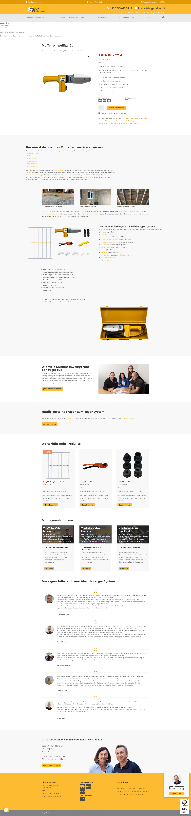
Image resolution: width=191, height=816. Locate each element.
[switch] (184, 812)
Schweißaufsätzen (35, 175)
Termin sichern (176, 793)
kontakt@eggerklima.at (150, 8)
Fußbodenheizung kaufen (112, 121)
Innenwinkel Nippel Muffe (109, 242)
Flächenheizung (67, 151)
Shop (149, 18)
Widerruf (146, 791)
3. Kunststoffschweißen (129, 547)
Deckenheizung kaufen (129, 118)
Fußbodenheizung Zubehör (61, 51)
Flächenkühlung (81, 151)
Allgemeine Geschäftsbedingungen (129, 791)
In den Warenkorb (116, 108)
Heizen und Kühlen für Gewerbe (72, 18)
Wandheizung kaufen (118, 123)
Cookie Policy (142, 788)
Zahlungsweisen (122, 794)
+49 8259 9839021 (53, 794)
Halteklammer (123, 255)
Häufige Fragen (129, 418)
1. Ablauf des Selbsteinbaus (56, 547)
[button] (89, 56)
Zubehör (49, 51)
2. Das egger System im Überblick (91, 548)
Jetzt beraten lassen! (52, 389)
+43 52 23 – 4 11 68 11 (58, 756)
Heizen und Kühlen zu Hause (36, 18)
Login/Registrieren (158, 12)
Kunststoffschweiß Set (108, 258)
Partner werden (127, 12)
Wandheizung (32, 158)
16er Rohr (104, 252)
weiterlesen (49, 568)
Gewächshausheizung (52, 214)
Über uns (145, 12)
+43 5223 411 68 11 (119, 8)
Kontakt (138, 12)
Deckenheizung (32, 164)
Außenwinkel (105, 237)
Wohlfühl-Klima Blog (126, 18)
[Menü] (188, 800)
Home (43, 51)
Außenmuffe (105, 245)
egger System (49, 211)
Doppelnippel (105, 247)
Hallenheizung (126, 211)
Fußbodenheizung (33, 153)
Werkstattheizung (137, 211)
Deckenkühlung (32, 166)
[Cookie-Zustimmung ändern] (6, 809)
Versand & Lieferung (137, 794)
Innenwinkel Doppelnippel (109, 239)
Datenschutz (131, 788)
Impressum (121, 788)
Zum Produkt (50, 505)
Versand (4, 27)
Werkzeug (128, 123)
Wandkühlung (32, 161)
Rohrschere (109, 260)
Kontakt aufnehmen (51, 765)
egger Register (59, 170)
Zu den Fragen (49, 424)
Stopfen (103, 250)
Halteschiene (105, 255)
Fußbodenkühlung (33, 156)
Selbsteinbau (101, 18)
